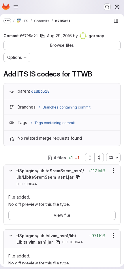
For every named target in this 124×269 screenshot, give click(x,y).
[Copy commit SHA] (42, 36)
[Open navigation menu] (15, 7)
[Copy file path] (78, 177)
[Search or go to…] (107, 6)
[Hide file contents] (10, 170)
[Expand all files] (89, 157)
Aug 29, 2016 (59, 35)
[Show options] (113, 170)
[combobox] (113, 157)
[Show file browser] (116, 20)
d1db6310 (40, 91)
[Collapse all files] (99, 157)
